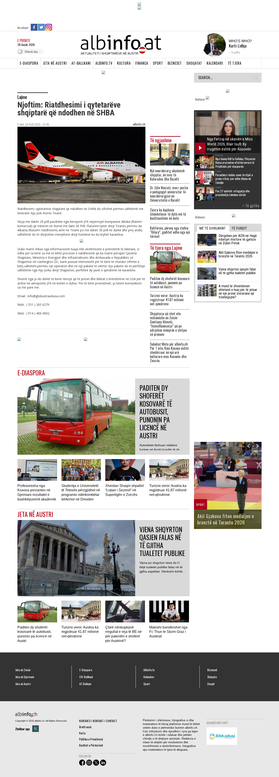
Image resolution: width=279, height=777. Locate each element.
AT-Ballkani (81, 63)
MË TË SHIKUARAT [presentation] (212, 228)
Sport (158, 63)
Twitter (41, 27)
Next (257, 446)
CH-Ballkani (86, 677)
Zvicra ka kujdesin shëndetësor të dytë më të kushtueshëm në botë (168, 214)
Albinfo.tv (103, 63)
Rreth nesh (85, 727)
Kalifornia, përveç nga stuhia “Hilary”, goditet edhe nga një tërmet (170, 232)
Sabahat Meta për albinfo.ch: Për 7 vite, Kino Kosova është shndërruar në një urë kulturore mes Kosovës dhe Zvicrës (169, 352)
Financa (141, 63)
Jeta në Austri (55, 63)
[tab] (213, 228)
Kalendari (215, 63)
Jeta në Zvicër (23, 670)
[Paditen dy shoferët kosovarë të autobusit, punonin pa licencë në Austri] (170, 261)
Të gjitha (235, 52)
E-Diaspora (29, 63)
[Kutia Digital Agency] (35, 728)
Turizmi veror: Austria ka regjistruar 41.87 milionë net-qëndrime (167, 300)
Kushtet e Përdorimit (91, 745)
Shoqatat (194, 63)
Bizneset (175, 63)
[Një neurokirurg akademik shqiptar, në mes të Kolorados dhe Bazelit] (170, 154)
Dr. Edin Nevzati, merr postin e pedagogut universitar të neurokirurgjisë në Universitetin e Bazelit (169, 194)
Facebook (34, 27)
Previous (248, 446)
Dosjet (211, 684)
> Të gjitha (251, 205)
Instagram (48, 27)
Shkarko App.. (32, 51)
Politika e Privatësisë (91, 739)
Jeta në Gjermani (24, 677)
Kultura (124, 63)
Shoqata (212, 677)
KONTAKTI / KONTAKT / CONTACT (98, 720)
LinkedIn (55, 27)
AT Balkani (85, 684)
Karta (82, 733)
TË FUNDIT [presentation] (239, 228)
